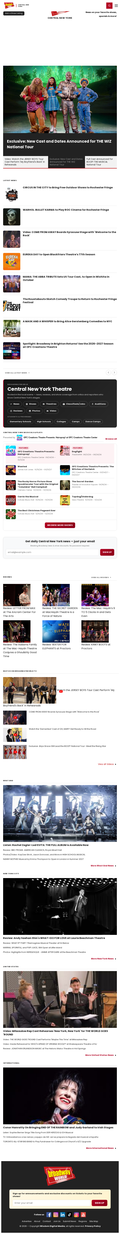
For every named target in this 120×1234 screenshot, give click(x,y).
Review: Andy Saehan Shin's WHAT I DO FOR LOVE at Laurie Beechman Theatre (54, 938)
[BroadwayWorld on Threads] (76, 1214)
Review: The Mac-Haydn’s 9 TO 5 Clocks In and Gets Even (98, 612)
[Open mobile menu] (116, 5)
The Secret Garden (82, 481)
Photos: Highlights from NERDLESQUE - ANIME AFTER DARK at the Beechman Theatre (44, 952)
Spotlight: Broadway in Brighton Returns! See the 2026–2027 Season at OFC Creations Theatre (68, 345)
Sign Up (99, 1203)
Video (53, 410)
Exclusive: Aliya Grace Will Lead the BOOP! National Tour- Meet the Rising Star (67, 746)
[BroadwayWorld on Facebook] (49, 1214)
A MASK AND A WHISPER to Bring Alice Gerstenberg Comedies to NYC (67, 321)
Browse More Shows (60, 525)
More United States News (99, 1055)
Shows (32, 403)
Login (101, 5)
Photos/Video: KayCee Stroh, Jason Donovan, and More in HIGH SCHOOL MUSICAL (44, 854)
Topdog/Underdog (82, 496)
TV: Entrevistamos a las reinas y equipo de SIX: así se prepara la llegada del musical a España (50, 1137)
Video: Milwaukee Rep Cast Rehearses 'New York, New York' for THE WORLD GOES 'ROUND (55, 1032)
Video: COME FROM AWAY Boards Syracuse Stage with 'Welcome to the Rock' (69, 233)
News (16, 403)
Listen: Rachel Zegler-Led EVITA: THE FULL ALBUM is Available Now (46, 845)
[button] (109, 5)
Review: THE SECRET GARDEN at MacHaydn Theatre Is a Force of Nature (60, 612)
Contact (47, 1221)
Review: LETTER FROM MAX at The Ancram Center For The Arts (19, 612)
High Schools (44, 421)
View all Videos (106, 764)
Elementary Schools (20, 421)
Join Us (56, 1221)
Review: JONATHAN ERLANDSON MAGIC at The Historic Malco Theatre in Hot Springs (44, 1048)
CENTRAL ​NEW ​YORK (60, 18)
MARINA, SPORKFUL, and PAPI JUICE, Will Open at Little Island (32, 947)
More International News (100, 1148)
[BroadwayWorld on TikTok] (69, 1214)
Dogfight (77, 451)
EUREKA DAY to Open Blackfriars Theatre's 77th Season (59, 254)
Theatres (51, 403)
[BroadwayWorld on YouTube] (83, 1214)
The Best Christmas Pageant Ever (36, 510)
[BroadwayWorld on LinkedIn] (62, 1214)
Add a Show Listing (13, 13)
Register (92, 5)
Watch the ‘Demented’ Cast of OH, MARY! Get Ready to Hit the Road (62, 728)
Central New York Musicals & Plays (22, 432)
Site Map (93, 1221)
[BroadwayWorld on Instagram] (56, 1214)
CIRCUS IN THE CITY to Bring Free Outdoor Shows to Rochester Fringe (68, 187)
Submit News (69, 1221)
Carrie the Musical (28, 496)
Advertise (27, 1221)
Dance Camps (92, 421)
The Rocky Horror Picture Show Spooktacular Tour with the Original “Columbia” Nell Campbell (38, 484)
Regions (83, 1221)
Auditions (100, 403)
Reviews (17, 410)
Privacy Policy (93, 1226)
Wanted (22, 466)
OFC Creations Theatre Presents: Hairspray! (36, 453)
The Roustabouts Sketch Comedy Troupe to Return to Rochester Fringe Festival (70, 300)
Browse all (111, 438)
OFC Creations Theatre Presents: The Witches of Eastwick (93, 468)
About (37, 1221)
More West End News (102, 865)
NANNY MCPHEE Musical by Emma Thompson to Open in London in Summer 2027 (43, 859)
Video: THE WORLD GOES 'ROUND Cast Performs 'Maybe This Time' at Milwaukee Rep (45, 1039)
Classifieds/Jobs (75, 403)
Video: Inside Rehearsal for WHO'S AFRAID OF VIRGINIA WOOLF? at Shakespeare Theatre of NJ (50, 1044)
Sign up (107, 552)
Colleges (61, 421)
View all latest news (16, 373)
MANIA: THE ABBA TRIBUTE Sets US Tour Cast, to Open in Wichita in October (66, 278)
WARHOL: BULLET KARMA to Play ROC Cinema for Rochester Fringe (66, 210)
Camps (76, 421)
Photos (36, 410)
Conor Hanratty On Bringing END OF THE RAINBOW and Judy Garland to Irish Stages (58, 1127)
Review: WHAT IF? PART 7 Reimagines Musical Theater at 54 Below (36, 943)
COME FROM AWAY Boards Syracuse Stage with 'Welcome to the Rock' (64, 711)
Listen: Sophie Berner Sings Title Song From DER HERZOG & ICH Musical (38, 1132)
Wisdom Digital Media (52, 1226)
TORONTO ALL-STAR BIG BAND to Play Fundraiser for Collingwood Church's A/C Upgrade (47, 1141)
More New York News (102, 958)
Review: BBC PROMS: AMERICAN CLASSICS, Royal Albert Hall (32, 850)
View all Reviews (100, 577)
